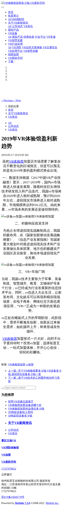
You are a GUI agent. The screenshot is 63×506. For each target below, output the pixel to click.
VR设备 (12, 33)
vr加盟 (30, 364)
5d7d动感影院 (16, 19)
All (9, 26)
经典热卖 (29, 36)
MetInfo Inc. (52, 503)
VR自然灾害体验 (32, 47)
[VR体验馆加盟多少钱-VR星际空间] (31, 3)
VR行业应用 (15, 43)
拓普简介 (13, 15)
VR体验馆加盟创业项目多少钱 (26, 408)
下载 (10, 61)
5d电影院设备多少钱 (20, 415)
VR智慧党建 (15, 40)
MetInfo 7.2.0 (22, 503)
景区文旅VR (8, 440)
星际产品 (13, 29)
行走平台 (40, 36)
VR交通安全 (50, 47)
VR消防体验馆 (10, 447)
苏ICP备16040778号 (12, 497)
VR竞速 (51, 36)
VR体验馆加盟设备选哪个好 (24, 405)
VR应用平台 (15, 50)
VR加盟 (6, 454)
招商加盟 (13, 54)
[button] (7, 100)
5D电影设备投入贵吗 (20, 412)
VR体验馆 (16, 161)
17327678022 (8, 468)
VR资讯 (28, 26)
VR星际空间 (15, 58)
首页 (10, 12)
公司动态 (17, 26)
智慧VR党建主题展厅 (20, 401)
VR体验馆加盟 (16, 364)
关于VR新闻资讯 (18, 22)
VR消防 (16, 47)
